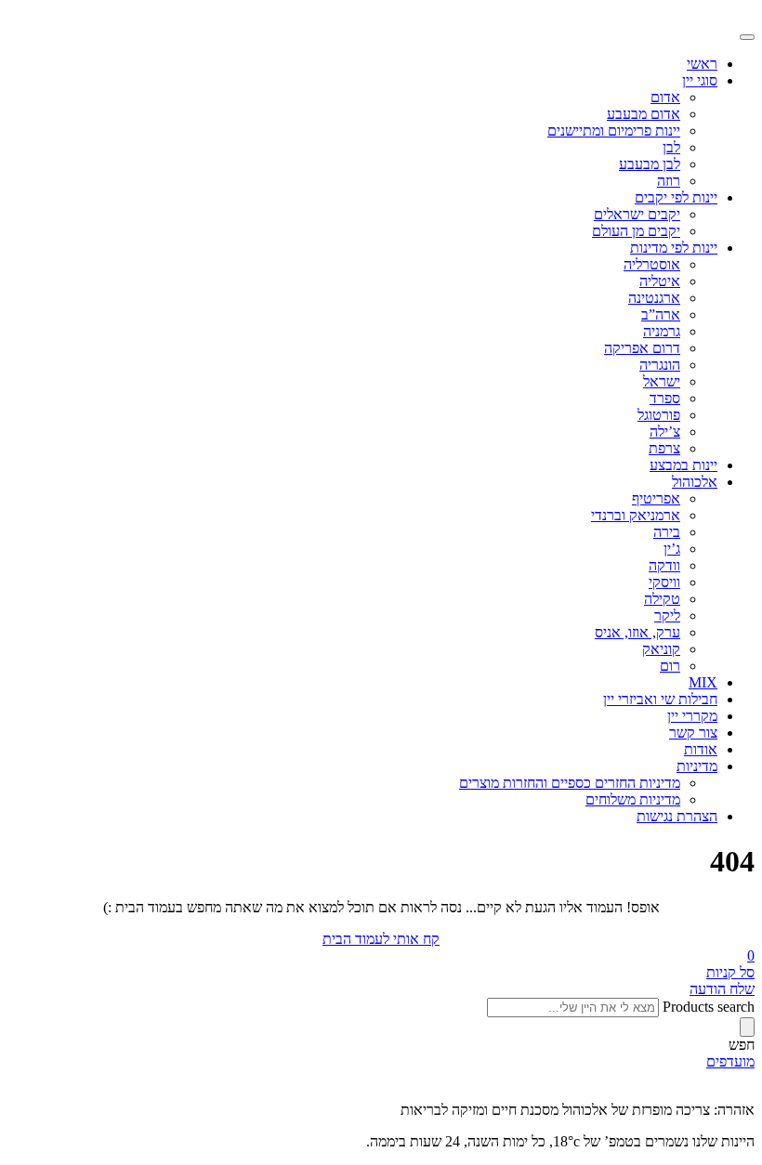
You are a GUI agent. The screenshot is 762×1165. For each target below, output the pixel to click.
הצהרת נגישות (677, 816)
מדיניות (697, 766)
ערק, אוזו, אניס (637, 632)
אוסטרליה (652, 264)
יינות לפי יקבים (676, 197)
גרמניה (661, 331)
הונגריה (659, 365)
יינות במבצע (683, 465)
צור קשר (693, 732)
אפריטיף (656, 498)
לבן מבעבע (649, 164)
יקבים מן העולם (636, 231)
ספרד (665, 398)
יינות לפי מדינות (673, 247)
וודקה (664, 565)
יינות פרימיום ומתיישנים (613, 130)
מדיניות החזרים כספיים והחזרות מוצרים (569, 783)
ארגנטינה (654, 298)
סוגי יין (699, 80)
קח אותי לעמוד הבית (381, 939)
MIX (703, 682)
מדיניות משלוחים (632, 799)
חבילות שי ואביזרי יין (660, 699)
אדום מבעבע (643, 114)
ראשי (702, 64)
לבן (671, 147)
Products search (709, 1006)
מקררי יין (692, 716)
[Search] (747, 1027)
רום (670, 666)
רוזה (668, 181)
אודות (700, 749)
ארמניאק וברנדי (635, 515)
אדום (665, 97)
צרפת (664, 448)
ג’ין (671, 548)
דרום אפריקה (642, 348)
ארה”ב (660, 314)
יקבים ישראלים (637, 214)
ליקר (667, 615)
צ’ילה (665, 431)
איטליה (659, 281)
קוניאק (661, 649)
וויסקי (664, 582)
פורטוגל (658, 415)
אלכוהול (694, 482)
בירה (666, 532)
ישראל (661, 381)
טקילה (662, 599)
